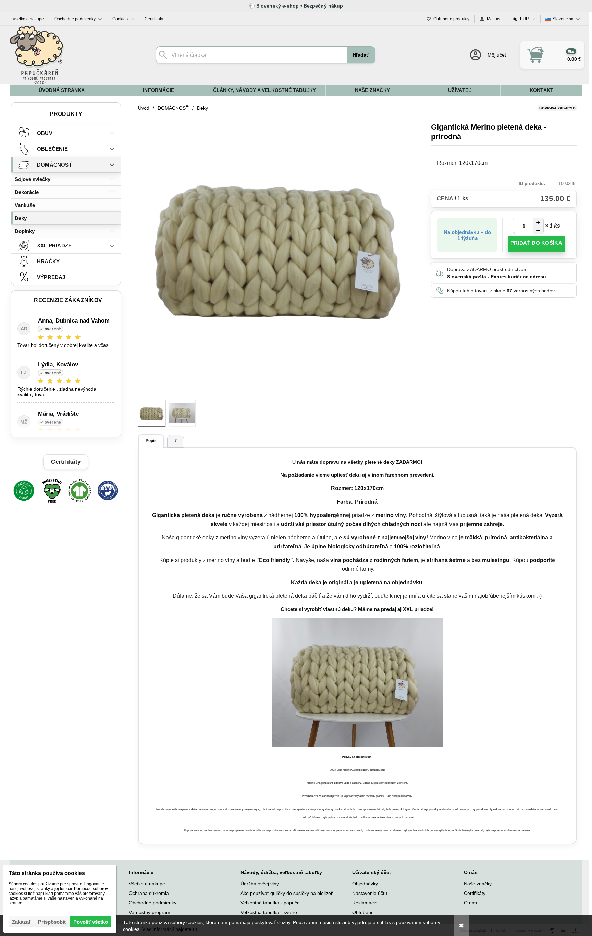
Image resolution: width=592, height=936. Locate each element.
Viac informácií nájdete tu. (170, 929)
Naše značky (478, 883)
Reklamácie (365, 902)
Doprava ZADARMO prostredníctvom (496, 273)
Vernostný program (149, 912)
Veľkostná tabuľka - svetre (269, 912)
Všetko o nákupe (147, 883)
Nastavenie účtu (369, 893)
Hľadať (361, 55)
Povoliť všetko (90, 922)
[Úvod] (37, 55)
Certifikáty (474, 893)
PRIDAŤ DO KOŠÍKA (536, 243)
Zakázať (21, 922)
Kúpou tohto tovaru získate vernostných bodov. (501, 290)
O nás (470, 902)
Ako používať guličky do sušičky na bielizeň (287, 893)
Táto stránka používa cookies (47, 873)
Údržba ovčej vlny (260, 883)
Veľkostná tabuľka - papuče (270, 902)
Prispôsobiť (52, 922)
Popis (151, 440)
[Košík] (552, 55)
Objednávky (365, 883)
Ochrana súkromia (149, 893)
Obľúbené (363, 912)
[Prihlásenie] (487, 55)
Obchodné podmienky (152, 902)
